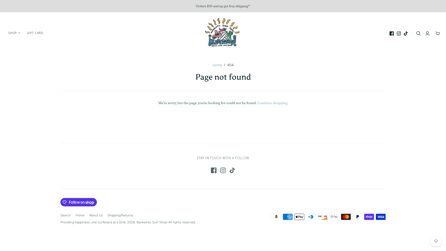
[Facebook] (391, 33)
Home (217, 65)
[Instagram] (399, 33)
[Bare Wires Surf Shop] (223, 33)
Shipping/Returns (120, 215)
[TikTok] (406, 33)
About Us (96, 215)
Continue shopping (272, 103)
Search (65, 215)
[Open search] (418, 33)
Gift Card (35, 33)
